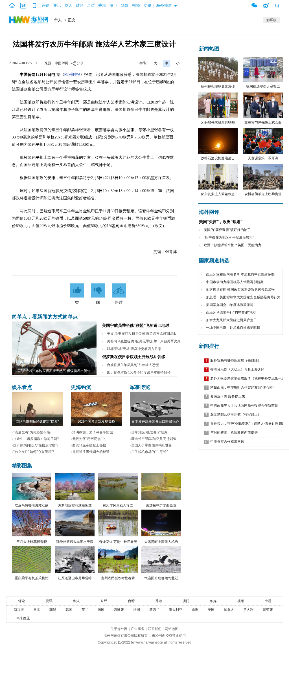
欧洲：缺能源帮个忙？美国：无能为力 (232, 245)
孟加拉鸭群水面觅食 (161, 505)
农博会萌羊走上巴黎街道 (263, 194)
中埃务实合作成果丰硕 (227, 442)
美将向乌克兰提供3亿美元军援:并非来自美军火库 (144, 341)
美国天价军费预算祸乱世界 (151, 445)
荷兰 (85, 610)
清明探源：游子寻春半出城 (92, 432)
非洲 (195, 610)
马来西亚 (23, 618)
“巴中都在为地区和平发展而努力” (229, 237)
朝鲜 (52, 610)
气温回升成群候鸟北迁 (161, 578)
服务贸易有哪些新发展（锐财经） (235, 360)
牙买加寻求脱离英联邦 (218, 122)
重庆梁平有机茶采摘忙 (32, 578)
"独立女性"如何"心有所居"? (33, 452)
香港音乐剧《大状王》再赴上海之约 (237, 369)
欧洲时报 (72, 74)
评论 (46, 5)
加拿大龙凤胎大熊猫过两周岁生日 (231, 320)
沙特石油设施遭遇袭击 (218, 158)
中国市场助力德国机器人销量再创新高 (235, 282)
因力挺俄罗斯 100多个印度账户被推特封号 (138, 373)
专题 (147, 5)
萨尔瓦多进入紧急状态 (218, 194)
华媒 (125, 5)
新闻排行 (209, 346)
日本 (36, 610)
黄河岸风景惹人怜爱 (118, 505)
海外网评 (209, 212)
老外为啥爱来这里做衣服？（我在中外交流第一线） (249, 378)
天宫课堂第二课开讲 (263, 158)
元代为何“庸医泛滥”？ (89, 439)
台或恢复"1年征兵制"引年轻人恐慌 (133, 365)
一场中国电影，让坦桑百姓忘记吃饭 (233, 328)
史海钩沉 (81, 387)
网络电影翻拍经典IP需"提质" (37, 422)
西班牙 (119, 610)
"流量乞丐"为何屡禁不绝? (32, 432)
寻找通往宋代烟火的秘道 (91, 452)
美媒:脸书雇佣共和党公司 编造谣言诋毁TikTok (141, 334)
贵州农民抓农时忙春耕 (118, 578)
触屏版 (271, 20)
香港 (102, 5)
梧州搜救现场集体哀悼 (218, 87)
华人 (68, 5)
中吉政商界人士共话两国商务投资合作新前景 (244, 406)
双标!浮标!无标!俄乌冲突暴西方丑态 (134, 349)
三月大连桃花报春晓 (31, 542)
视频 (136, 5)
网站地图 (171, 629)
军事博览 (140, 387)
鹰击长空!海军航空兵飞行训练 (153, 439)
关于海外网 (119, 629)
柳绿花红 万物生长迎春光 (118, 542)
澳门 (113, 5)
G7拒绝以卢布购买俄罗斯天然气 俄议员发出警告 (54, 371)
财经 (80, 5)
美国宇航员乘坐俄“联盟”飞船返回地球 (135, 325)
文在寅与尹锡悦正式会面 (263, 122)
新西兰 (154, 610)
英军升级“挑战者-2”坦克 (149, 432)
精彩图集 (22, 465)
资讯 (57, 5)
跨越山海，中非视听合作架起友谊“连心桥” (242, 387)
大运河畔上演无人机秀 (161, 542)
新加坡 (19, 610)
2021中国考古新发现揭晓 (96, 422)
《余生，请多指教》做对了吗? (36, 439)
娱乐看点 (22, 387)
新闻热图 (209, 49)
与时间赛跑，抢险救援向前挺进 (234, 433)
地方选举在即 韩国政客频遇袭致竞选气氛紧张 (240, 290)
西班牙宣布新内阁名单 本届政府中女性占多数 (240, 274)
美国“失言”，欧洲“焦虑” (220, 222)
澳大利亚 (175, 610)
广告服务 (137, 629)
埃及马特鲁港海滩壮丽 (32, 505)
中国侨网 (61, 63)
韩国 (68, 610)
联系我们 (154, 629)
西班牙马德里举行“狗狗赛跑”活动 (231, 312)
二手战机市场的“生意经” (149, 452)
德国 (101, 610)
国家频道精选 (214, 260)
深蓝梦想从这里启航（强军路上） (235, 415)
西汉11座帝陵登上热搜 (89, 445)
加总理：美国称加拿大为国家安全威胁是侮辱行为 (243, 297)
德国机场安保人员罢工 (263, 87)
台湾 (91, 5)
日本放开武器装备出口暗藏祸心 (155, 422)
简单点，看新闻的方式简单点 (45, 317)
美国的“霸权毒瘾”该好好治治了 (227, 230)
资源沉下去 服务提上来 (227, 396)
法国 (136, 610)
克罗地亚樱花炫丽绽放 (75, 505)
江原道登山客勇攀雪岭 (75, 578)
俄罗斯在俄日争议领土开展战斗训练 (133, 357)
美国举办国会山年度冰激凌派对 (229, 305)
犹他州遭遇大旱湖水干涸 (74, 542)
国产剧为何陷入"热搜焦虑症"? (35, 445)
